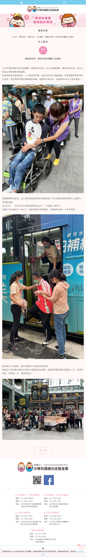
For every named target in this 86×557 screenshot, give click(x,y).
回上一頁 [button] (43, 450)
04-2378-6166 (55, 516)
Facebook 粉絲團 (49, 480)
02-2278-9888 (27, 498)
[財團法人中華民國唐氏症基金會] (43, 9)
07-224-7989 (40, 534)
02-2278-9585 (55, 498)
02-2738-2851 (26, 516)
